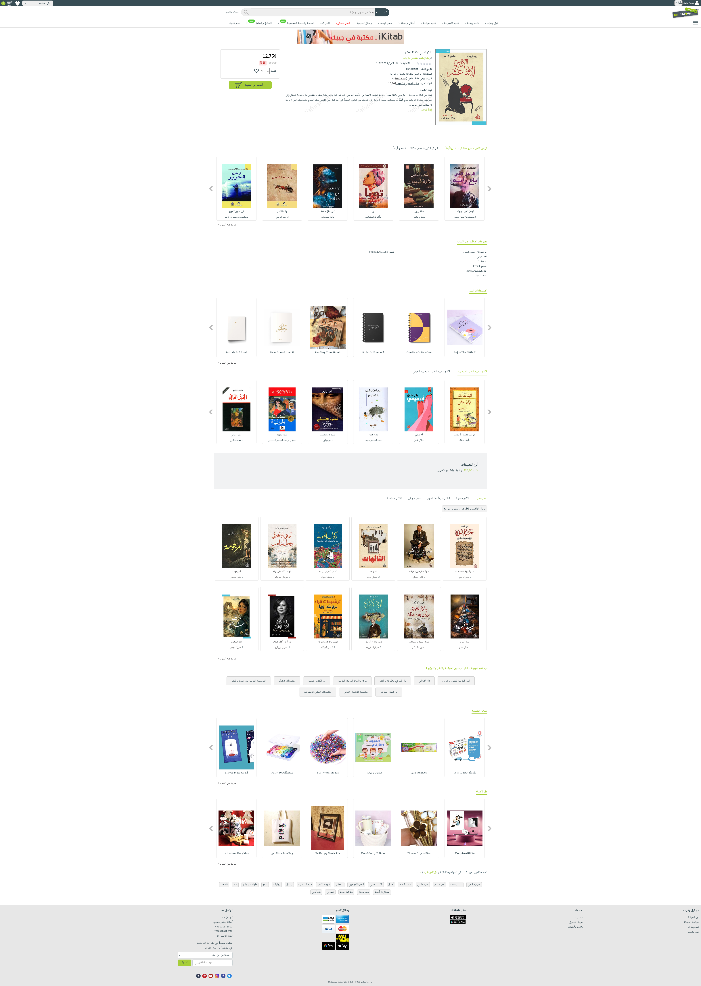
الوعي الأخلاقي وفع (282, 572)
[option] (465, 189)
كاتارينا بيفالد (327, 647)
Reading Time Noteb (327, 353)
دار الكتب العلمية (316, 680)
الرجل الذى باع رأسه (464, 211)
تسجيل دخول (688, 3)
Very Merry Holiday (373, 854)
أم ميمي (419, 435)
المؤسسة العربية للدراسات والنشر (248, 680)
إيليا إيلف (425, 58)
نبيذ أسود (464, 642)
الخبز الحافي (236, 435)
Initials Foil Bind (236, 353)
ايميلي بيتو (372, 577)
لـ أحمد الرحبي (282, 217)
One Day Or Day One (419, 353)
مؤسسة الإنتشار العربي (356, 692)
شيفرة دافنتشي (327, 435)
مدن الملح (373, 435)
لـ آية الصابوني (327, 217)
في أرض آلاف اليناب (282, 642)
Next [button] (211, 188)
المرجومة (236, 572)
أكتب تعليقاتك (470, 470)
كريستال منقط (328, 211)
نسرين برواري (281, 647)
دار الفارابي (424, 680)
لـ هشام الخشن (419, 217)
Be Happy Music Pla (327, 854)
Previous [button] (489, 188)
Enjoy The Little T (465, 353)
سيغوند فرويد (372, 647)
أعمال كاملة (405, 884)
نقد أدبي (316, 892)
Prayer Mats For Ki (236, 773)
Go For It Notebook (373, 353)
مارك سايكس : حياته (419, 572)
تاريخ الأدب (324, 884)
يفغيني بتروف (410, 58)
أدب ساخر (439, 884)
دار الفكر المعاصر (388, 692)
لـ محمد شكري (236, 440)
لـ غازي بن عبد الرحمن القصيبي (282, 440)
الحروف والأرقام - (373, 773)
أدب (419, 872)
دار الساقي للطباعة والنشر (392, 680)
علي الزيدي (463, 577)
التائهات (373, 572)
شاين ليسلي (417, 577)
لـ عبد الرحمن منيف (373, 440)
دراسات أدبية (305, 884)
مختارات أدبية (382, 892)
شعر (265, 884)
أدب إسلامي (474, 884)
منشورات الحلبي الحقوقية (318, 692)
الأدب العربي (376, 884)
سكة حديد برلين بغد (419, 642)
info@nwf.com (223, 931)
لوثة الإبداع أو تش (373, 642)
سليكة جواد (326, 577)
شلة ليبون (419, 211)
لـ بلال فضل (419, 440)
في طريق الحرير (236, 211)
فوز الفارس (235, 647)
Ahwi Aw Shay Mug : (236, 854)
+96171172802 (224, 927)
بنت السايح (236, 642)
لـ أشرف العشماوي (373, 217)
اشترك (184, 962)
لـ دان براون (328, 440)
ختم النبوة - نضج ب (464, 572)
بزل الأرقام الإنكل (419, 773)
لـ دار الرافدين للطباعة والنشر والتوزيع (464, 508)
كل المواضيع (431, 872)
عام (235, 884)
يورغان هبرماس (281, 577)
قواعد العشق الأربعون (464, 435)
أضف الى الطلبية (253, 85)
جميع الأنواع (399, 78)
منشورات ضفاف (287, 680)
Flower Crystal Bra (419, 854)
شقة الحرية (282, 435)
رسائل (289, 884)
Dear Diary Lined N (282, 353)
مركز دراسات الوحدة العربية (352, 680)
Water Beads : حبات (328, 773)
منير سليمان (235, 577)
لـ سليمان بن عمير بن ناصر (236, 217)
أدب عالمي (422, 884)
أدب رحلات (456, 884)
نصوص (330, 892)
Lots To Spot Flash (465, 773)
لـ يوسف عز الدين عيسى (464, 217)
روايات (276, 884)
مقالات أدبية (346, 892)
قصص (224, 884)
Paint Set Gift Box (282, 773)
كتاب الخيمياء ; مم (328, 572)
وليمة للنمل (282, 211)
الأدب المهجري (356, 884)
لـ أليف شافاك (464, 440)
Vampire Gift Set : (464, 854)
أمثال (391, 884)
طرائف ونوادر (250, 884)
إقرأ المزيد (426, 109)
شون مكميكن (418, 647)
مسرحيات (364, 892)
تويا (373, 211)
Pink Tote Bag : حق (282, 854)
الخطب (339, 884)
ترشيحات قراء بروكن (328, 642)
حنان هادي (463, 647)
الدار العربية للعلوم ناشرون (456, 680)
